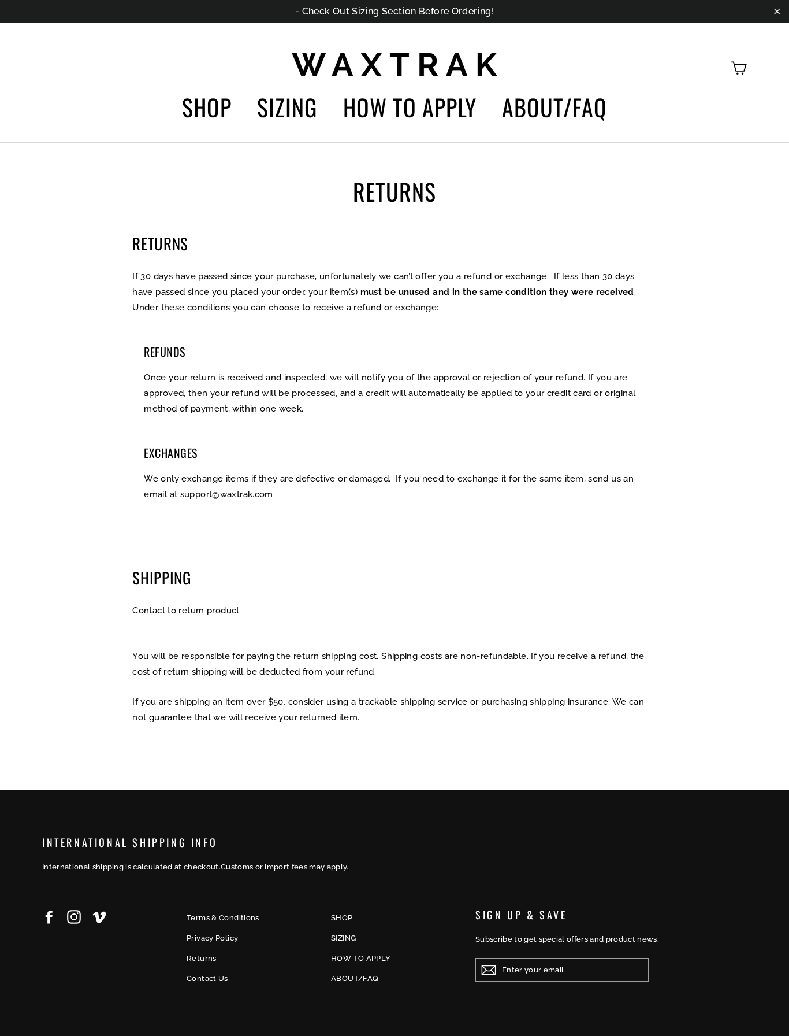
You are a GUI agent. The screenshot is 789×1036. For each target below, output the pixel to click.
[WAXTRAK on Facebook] (49, 916)
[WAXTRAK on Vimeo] (99, 916)
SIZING (287, 107)
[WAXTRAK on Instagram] (74, 916)
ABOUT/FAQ (554, 107)
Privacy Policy (212, 938)
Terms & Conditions (223, 917)
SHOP (207, 107)
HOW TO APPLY (410, 107)
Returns (202, 958)
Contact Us (207, 978)
